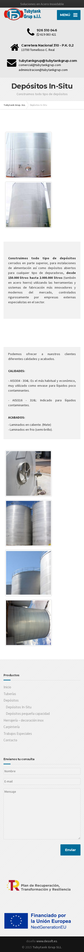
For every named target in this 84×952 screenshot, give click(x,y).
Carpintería (12, 727)
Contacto (10, 740)
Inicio (7, 687)
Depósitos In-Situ (19, 707)
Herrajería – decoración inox (24, 720)
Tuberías (10, 694)
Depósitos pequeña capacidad (28, 713)
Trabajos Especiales (18, 733)
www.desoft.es (46, 941)
